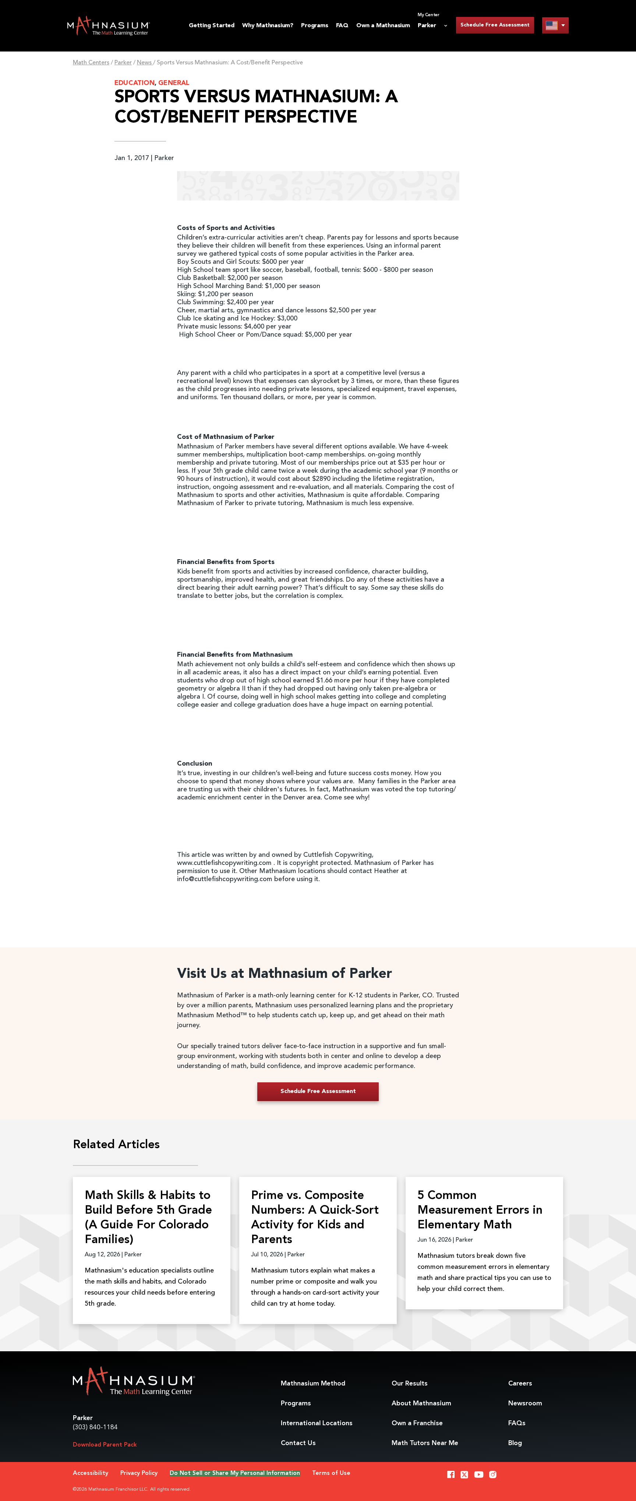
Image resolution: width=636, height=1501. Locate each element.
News (145, 63)
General (174, 83)
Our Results (410, 1383)
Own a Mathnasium (383, 26)
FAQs (517, 1423)
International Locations (317, 1423)
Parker (123, 63)
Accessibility (90, 1473)
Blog (515, 1443)
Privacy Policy (139, 1473)
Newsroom (525, 1403)
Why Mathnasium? (267, 26)
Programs (314, 26)
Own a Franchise (417, 1423)
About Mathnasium (421, 1403)
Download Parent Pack (105, 1445)
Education (134, 83)
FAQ (342, 26)
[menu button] (555, 25)
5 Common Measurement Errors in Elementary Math (480, 1210)
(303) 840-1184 (95, 1427)
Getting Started (211, 26)
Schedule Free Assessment (495, 25)
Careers (520, 1383)
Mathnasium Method (313, 1383)
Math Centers (91, 63)
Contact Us (298, 1443)
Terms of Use (331, 1473)
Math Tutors (425, 1443)
